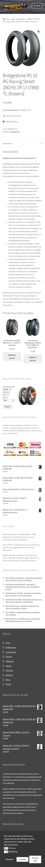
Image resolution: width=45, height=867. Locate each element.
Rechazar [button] (10, 859)
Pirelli (8, 684)
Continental (11, 652)
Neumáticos (21, 19)
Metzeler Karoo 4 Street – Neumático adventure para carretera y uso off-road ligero (23, 594)
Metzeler (9, 670)
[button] (39, 31)
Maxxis (8, 666)
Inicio (7, 19)
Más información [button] (11, 845)
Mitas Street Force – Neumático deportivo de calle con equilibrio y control (22, 607)
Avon (8, 643)
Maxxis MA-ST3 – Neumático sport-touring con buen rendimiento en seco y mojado (22, 620)
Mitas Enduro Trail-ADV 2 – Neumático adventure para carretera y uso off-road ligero (23, 579)
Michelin (9, 675)
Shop (13, 19)
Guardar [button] (22, 859)
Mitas (8, 680)
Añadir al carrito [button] (12, 356)
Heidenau (10, 661)
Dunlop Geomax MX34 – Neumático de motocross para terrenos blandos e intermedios (23, 600)
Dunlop (9, 656)
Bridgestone (11, 647)
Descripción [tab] (7, 143)
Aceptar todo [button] (35, 859)
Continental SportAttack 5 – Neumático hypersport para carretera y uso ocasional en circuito (22, 586)
